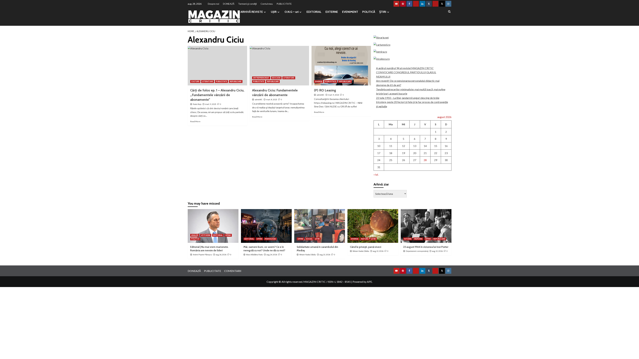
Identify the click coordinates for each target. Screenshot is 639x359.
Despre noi (213, 3)
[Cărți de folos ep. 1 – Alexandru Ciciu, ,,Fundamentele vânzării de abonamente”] (217, 65)
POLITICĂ (368, 12)
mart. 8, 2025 (271, 99)
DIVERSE (318, 81)
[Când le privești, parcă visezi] (372, 226)
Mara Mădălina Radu (254, 255)
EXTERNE (331, 12)
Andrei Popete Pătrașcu (202, 255)
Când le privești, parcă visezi (365, 246)
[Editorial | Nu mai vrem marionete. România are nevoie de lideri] (213, 226)
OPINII (228, 235)
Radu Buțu (197, 104)
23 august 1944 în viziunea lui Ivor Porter (425, 246)
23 (446, 153)
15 (435, 145)
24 (378, 160)
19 (403, 153)
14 (425, 145)
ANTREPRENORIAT (261, 78)
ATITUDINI (205, 235)
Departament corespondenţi (417, 251)
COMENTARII (232, 270)
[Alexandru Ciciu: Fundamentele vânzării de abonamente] (279, 65)
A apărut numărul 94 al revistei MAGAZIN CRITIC (405, 68)
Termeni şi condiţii (247, 3)
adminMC (258, 100)
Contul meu (267, 3)
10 (378, 145)
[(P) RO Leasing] (341, 65)
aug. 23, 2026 (325, 254)
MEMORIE (418, 239)
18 (390, 153)
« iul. (376, 174)
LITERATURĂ (207, 81)
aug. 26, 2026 (221, 254)
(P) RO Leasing (325, 90)
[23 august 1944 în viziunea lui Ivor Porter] (426, 226)
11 (390, 145)
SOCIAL (309, 239)
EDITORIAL (314, 12)
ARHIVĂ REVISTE (251, 12)
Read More (195, 121)
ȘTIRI (382, 12)
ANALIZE (194, 235)
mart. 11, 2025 (210, 104)
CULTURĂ (195, 81)
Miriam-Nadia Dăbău (307, 255)
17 (378, 153)
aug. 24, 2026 (271, 254)
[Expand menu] (265, 12)
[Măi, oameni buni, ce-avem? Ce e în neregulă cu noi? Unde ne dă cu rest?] (266, 226)
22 (435, 153)
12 (403, 145)
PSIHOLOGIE (270, 239)
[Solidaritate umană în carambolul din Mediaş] (319, 226)
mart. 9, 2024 (333, 95)
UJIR (274, 12)
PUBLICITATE (284, 3)
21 (425, 153)
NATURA (364, 239)
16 (446, 145)
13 (414, 145)
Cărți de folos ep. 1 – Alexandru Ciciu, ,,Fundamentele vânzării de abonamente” (217, 95)
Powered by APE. (362, 281)
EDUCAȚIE (276, 78)
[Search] (449, 12)
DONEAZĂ (228, 3)
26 (403, 160)
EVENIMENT (350, 12)
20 (414, 153)
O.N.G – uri (292, 12)
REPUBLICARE (235, 81)
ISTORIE (407, 239)
